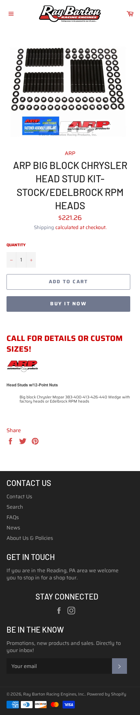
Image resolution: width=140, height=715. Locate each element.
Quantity (16, 245)
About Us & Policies (30, 538)
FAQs (13, 517)
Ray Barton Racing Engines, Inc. (54, 694)
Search (15, 507)
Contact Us (19, 496)
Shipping (44, 227)
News (13, 528)
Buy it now (68, 304)
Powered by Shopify (106, 694)
